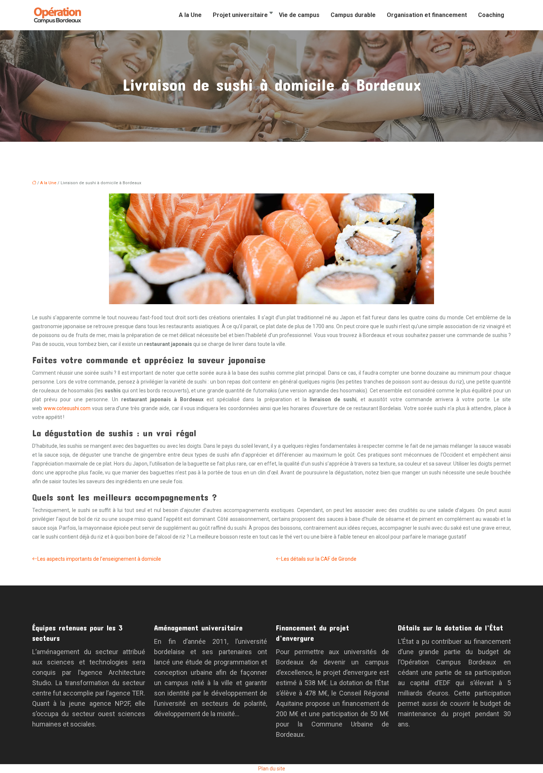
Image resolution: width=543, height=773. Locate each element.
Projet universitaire (240, 14)
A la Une (190, 14)
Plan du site (271, 769)
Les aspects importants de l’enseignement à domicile (99, 559)
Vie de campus (299, 14)
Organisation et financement (427, 14)
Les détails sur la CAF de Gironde (318, 559)
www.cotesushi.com (67, 408)
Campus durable (353, 14)
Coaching (491, 14)
